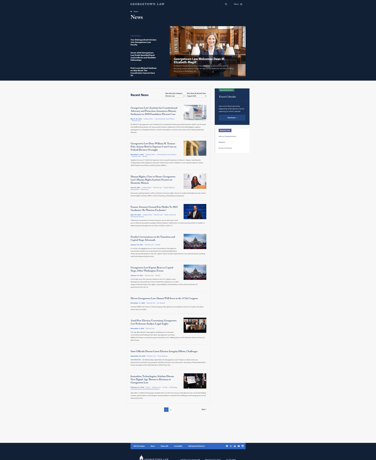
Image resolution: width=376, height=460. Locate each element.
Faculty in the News (225, 148)
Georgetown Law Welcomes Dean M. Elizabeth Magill (199, 60)
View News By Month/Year (196, 93)
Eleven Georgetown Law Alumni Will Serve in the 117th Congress (164, 298)
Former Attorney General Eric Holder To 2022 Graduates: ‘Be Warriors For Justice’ (154, 209)
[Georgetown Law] (147, 4)
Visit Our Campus (139, 446)
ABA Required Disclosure (196, 446)
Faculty (144, 156)
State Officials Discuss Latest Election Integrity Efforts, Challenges (164, 351)
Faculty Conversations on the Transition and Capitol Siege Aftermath (153, 239)
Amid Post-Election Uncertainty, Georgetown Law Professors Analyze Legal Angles (154, 322)
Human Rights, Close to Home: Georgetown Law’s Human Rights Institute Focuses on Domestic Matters (153, 180)
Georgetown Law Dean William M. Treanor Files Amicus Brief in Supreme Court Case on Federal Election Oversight (153, 147)
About (153, 446)
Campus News (148, 119)
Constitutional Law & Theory (164, 119)
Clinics (148, 387)
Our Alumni (161, 303)
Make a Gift (164, 446)
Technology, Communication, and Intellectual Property (154, 388)
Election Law (136, 121)
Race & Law (145, 189)
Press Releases (163, 356)
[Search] (226, 4)
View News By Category (174, 93)
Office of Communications (227, 136)
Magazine (222, 142)
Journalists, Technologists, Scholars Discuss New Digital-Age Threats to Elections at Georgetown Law (152, 380)
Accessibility (178, 446)
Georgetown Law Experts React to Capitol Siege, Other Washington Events (152, 269)
